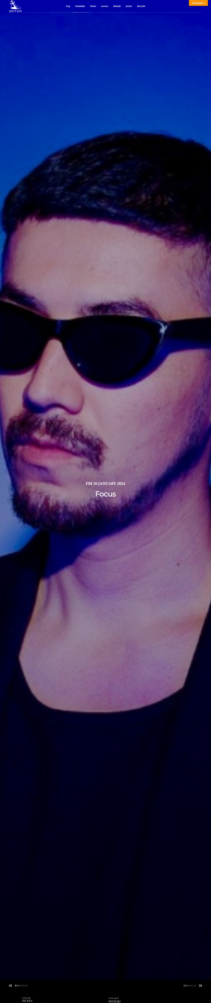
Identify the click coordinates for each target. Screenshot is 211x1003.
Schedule (80, 6)
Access (104, 6)
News (93, 6)
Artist (129, 6)
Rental (116, 6)
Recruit (141, 6)
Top (68, 6)
